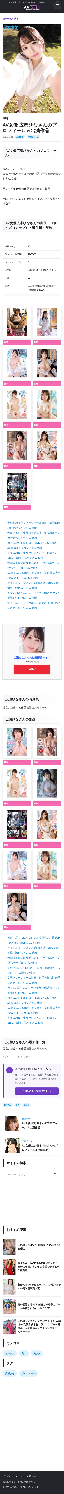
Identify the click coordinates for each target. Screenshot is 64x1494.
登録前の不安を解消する (36, 1091)
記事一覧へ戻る (11, 18)
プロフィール (33, 137)
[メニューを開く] (57, 5)
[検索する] (55, 1175)
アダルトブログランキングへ (16, 1056)
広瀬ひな (20, 137)
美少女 (26, 1105)
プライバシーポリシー (13, 1476)
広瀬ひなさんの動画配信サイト (32, 657)
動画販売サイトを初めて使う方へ (19, 1482)
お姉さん (7, 1105)
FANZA (32, 669)
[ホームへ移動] (32, 8)
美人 (17, 1105)
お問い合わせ (33, 1476)
